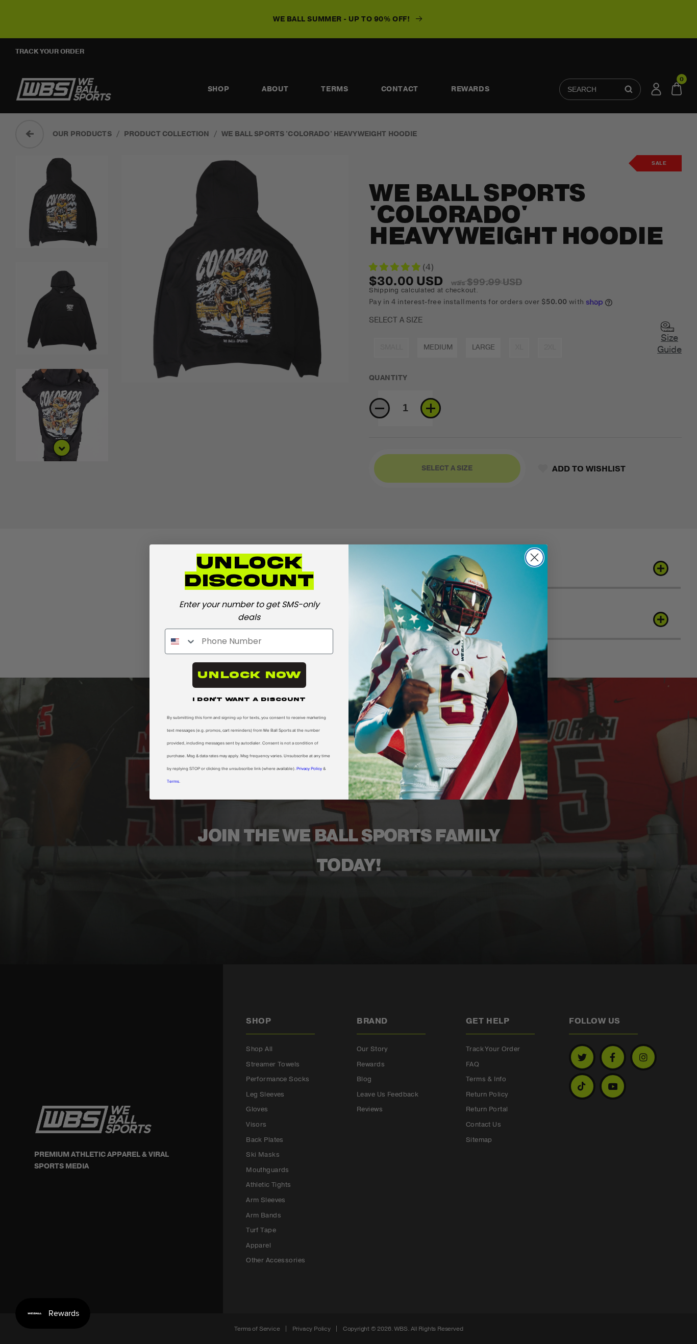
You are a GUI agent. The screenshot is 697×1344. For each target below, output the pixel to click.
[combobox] (180, 641)
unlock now (249, 674)
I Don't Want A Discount (249, 699)
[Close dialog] (534, 557)
